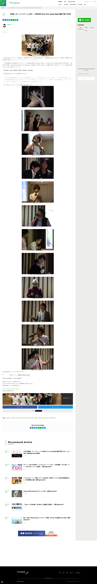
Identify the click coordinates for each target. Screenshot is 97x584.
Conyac (17, 417)
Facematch (23, 417)
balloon (8, 417)
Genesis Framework (69, 581)
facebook (95, 1)
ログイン (78, 581)
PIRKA (37, 417)
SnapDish (41, 417)
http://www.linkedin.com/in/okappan (11, 388)
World (67, 572)
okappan (9, 24)
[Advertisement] (86, 50)
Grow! (28, 417)
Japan (63, 572)
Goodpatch (14, 73)
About (60, 572)
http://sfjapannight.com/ (18, 371)
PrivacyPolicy (78, 572)
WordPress (75, 581)
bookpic (13, 417)
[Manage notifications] (2, 582)
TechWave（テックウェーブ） (10, 3)
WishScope (53, 417)
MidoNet (32, 417)
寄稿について (72, 572)
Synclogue (47, 417)
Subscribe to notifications (83, 73)
